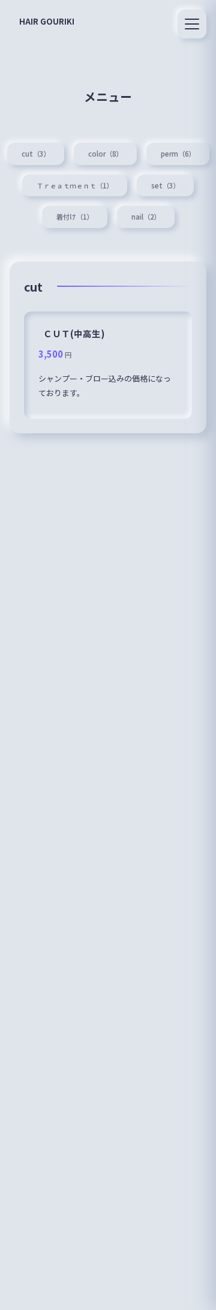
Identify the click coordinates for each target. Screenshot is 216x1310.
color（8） (105, 153)
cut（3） (36, 153)
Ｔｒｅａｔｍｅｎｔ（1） (75, 185)
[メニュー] (192, 24)
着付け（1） (74, 216)
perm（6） (178, 153)
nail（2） (145, 216)
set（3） (165, 185)
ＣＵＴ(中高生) (73, 333)
